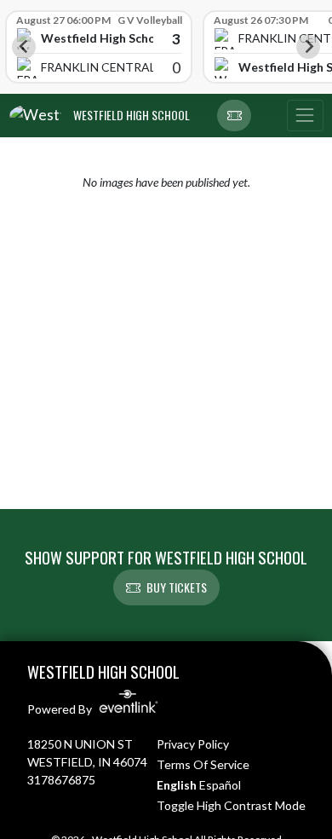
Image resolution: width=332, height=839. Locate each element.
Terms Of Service (203, 764)
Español (220, 785)
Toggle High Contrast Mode (231, 805)
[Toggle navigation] (305, 116)
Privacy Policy (193, 744)
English (177, 785)
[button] (234, 116)
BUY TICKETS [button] (176, 587)
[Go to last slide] (24, 47)
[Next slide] (308, 47)
